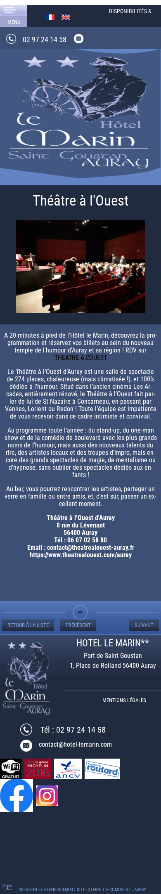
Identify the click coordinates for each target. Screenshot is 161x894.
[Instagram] (47, 795)
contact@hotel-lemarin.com (75, 744)
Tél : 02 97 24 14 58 (73, 730)
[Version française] (50, 17)
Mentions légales (124, 700)
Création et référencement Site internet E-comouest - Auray (82, 889)
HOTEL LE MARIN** (112, 643)
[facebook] (17, 795)
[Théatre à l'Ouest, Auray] (80, 269)
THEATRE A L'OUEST (80, 358)
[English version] (66, 17)
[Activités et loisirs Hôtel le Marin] (80, 110)
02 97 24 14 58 (44, 39)
